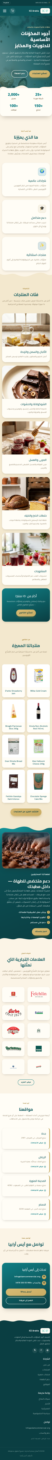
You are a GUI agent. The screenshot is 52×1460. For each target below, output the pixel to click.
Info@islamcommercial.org (27, 1277)
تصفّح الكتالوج (26, 613)
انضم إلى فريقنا (26, 1301)
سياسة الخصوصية (41, 1414)
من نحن (46, 1365)
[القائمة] (4, 11)
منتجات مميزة (44, 1375)
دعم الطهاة (19, 74)
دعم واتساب (44, 1433)
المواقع (46, 1385)
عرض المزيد (26, 1082)
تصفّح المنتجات (39, 74)
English (6, 3)
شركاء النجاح (44, 1399)
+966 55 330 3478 (42, 3)
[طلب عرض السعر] (12, 11)
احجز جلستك (41, 932)
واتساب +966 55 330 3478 (28, 1283)
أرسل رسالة (26, 1292)
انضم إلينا (45, 1409)
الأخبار (47, 1404)
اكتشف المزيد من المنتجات (26, 812)
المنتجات (46, 1370)
